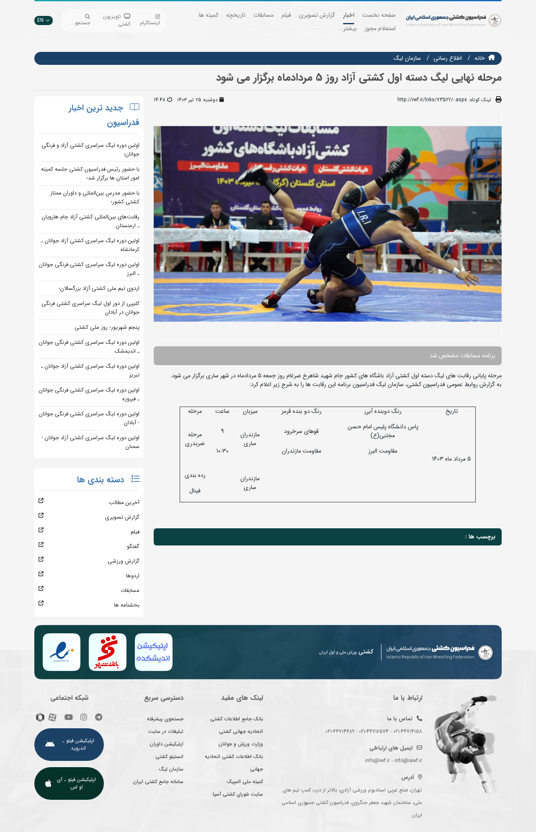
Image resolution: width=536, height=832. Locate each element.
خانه (479, 58)
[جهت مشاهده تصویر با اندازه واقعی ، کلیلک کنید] (328, 223)
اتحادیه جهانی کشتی (241, 731)
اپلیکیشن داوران (166, 744)
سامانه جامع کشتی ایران (158, 782)
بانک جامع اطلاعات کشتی (236, 719)
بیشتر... (347, 28)
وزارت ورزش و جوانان (241, 744)
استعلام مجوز (380, 28)
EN (40, 20)
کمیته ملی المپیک (245, 782)
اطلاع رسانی (447, 58)
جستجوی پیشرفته (165, 719)
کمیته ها (208, 15)
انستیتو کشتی (169, 756)
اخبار (348, 15)
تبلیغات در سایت (165, 731)
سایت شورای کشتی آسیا (238, 794)
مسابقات (263, 15)
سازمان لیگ (171, 769)
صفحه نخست (379, 15)
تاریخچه (235, 15)
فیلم (286, 15)
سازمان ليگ (407, 58)
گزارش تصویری (317, 15)
